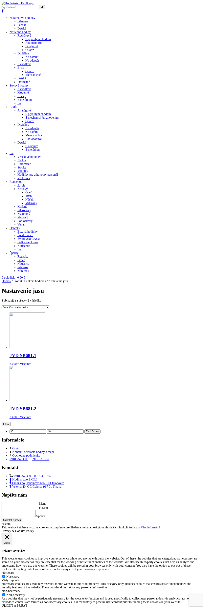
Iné (19, 103)
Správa (40, 516)
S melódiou (24, 99)
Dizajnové (31, 46)
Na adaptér (32, 60)
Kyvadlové (24, 64)
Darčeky (15, 228)
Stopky (21, 167)
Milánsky (31, 203)
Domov (6, 281)
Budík (13, 106)
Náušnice (23, 263)
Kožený (22, 206)
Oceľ (28, 192)
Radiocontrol (33, 42)
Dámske (22, 21)
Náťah (29, 199)
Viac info (25, 363)
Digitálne (23, 53)
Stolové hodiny (19, 85)
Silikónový (24, 210)
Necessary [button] (8, 572)
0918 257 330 (19, 459)
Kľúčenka (23, 245)
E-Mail (43, 507)
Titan (28, 196)
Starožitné (23, 82)
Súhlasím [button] (134, 527)
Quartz (29, 49)
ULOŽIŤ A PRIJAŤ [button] (14, 605)
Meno (42, 503)
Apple (21, 185)
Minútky (22, 171)
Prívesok (22, 267)
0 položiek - (13, 277)
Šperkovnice (25, 235)
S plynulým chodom (38, 39)
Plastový (22, 217)
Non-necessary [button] (11, 591)
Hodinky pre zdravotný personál (37, 174)
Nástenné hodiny (20, 32)
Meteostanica (33, 135)
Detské (21, 28)
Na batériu (31, 131)
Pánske (21, 25)
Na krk (21, 160)
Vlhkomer (23, 178)
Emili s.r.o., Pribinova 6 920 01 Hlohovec (37, 483)
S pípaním (31, 146)
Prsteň (21, 260)
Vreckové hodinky (29, 156)
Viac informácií (150, 527)
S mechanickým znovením (41, 117)
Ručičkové (24, 35)
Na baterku (32, 57)
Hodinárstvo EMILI (24, 479)
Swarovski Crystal (28, 238)
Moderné (23, 92)
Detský (21, 142)
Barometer (24, 164)
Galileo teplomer (27, 242)
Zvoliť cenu (92, 431)
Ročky (21, 96)
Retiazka (22, 256)
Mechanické (33, 74)
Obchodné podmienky (25, 455)
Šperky (14, 253)
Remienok (16, 181)
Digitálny (23, 124)
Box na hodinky (27, 231)
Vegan (21, 224)
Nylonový (23, 213)
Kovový (22, 188)
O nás (15, 448)
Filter (6, 424)
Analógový (24, 110)
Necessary (12, 576)
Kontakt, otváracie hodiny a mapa (33, 452)
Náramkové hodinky (22, 17)
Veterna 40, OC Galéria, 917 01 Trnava (36, 486)
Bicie (20, 67)
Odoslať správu (12, 520)
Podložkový (25, 221)
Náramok (23, 270)
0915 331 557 (40, 459)
